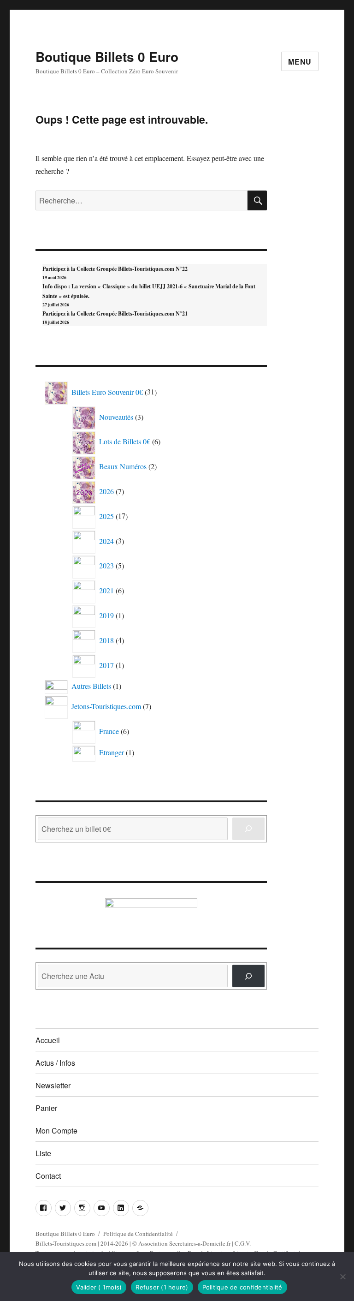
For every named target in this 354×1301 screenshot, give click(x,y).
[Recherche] (248, 829)
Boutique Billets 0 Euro (106, 56)
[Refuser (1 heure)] (342, 1276)
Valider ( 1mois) (99, 1287)
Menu (300, 61)
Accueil (47, 1040)
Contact (48, 1175)
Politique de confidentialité (242, 1287)
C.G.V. (243, 1243)
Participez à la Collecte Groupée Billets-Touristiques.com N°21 (115, 313)
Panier (46, 1108)
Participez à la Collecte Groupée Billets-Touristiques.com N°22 (115, 269)
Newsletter (53, 1085)
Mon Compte (56, 1130)
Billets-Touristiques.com (65, 1243)
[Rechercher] (248, 976)
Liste (43, 1153)
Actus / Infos (55, 1062)
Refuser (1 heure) (162, 1287)
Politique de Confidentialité (138, 1233)
